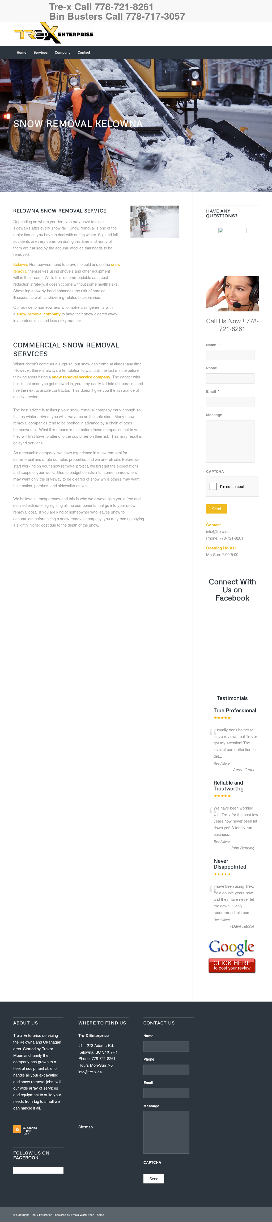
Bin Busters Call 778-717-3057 (117, 16)
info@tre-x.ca (218, 531)
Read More (222, 763)
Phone (211, 368)
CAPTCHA (215, 471)
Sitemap (85, 1126)
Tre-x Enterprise (41, 1214)
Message (214, 414)
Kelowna (20, 264)
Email (212, 391)
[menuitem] (21, 52)
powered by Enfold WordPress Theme (79, 1214)
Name (213, 345)
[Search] (255, 52)
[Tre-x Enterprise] (53, 34)
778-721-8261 (231, 538)
